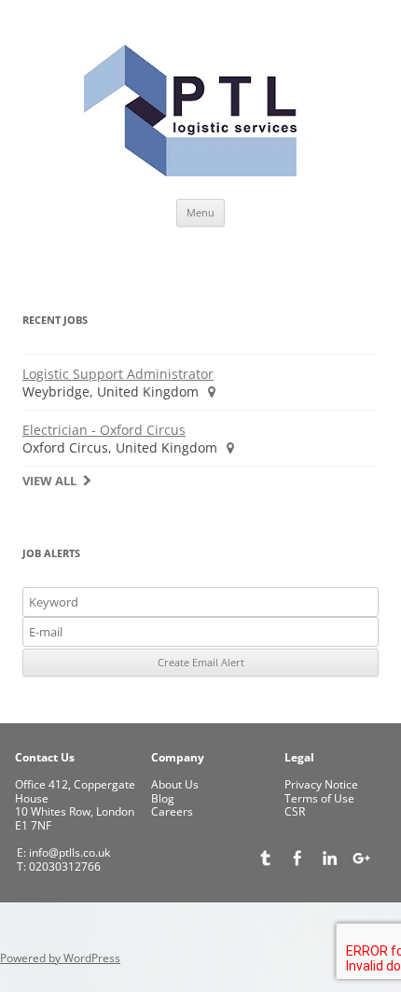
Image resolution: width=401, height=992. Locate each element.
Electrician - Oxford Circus (104, 430)
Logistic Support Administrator (118, 374)
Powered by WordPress (60, 958)
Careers (172, 811)
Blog (162, 798)
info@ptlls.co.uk (68, 852)
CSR (294, 811)
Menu (200, 212)
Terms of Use (319, 798)
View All (49, 481)
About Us (175, 784)
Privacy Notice (321, 784)
